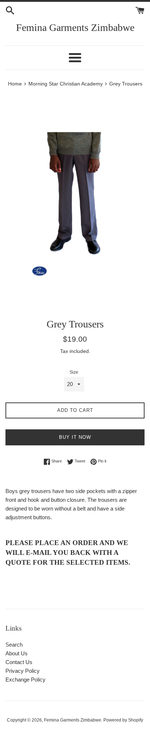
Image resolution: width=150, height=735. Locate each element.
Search (14, 644)
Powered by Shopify (123, 720)
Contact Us (18, 662)
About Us (16, 653)
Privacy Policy (22, 671)
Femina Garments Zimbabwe (75, 27)
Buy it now (75, 437)
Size (74, 372)
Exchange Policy (25, 679)
